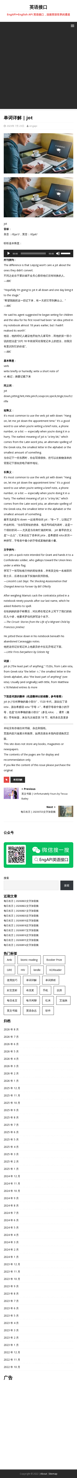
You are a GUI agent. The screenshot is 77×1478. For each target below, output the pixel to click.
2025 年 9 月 (11, 1110)
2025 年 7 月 (11, 1125)
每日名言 (12, 1000)
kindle (37, 970)
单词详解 (17, 779)
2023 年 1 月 (11, 1345)
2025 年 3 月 (11, 1154)
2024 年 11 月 (12, 1183)
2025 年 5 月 (11, 1139)
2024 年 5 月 (11, 1227)
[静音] (58, 253)
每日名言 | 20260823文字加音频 (21, 901)
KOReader (55, 970)
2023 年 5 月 (11, 1315)
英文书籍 (12, 1010)
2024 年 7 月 (11, 1213)
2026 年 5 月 (11, 1051)
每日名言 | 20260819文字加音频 (21, 920)
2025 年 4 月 (11, 1147)
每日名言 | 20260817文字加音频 (21, 930)
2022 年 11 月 (12, 1359)
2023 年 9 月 (11, 1286)
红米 (48, 1000)
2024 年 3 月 (11, 1242)
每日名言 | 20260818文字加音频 (21, 925)
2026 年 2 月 (11, 1073)
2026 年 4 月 (11, 1058)
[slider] (66, 253)
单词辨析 (50, 980)
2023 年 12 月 (12, 1264)
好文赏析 (12, 990)
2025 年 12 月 (12, 1088)
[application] (38, 253)
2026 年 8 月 (11, 1029)
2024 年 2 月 (11, 1249)
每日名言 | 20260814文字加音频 (21, 945)
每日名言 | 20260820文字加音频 (21, 915)
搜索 (6, 878)
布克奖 (30, 990)
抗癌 (59, 990)
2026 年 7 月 (11, 1036)
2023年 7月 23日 (15, 126)
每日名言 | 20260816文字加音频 (21, 935)
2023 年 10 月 (12, 1279)
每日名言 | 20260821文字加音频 (21, 910)
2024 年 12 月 (12, 1176)
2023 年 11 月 (12, 1271)
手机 (45, 990)
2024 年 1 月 (11, 1257)
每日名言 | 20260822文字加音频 (21, 905)
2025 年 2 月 (11, 1161)
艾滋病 (63, 1000)
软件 (48, 1010)
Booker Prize (54, 959)
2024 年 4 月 (11, 1235)
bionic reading (29, 959)
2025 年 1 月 (11, 1169)
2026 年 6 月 (11, 1044)
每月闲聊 (31, 1000)
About (43, 1473)
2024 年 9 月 (11, 1198)
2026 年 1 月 (11, 1080)
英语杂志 (31, 1010)
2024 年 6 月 (11, 1220)
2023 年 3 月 (11, 1330)
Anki (9, 959)
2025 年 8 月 (11, 1117)
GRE (9, 970)
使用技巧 (12, 980)
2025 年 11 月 (12, 1095)
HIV (23, 970)
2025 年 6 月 (11, 1132)
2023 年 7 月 (11, 1301)
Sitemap (53, 1473)
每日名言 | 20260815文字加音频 (21, 940)
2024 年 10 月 (12, 1191)
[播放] (8, 253)
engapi (33, 126)
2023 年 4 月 (11, 1323)
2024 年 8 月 (11, 1205)
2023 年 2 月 (11, 1337)
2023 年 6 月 (11, 1308)
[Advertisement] (38, 70)
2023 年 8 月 (11, 1293)
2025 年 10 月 (12, 1103)
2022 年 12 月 (12, 1352)
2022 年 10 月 (12, 1367)
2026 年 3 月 (11, 1066)
